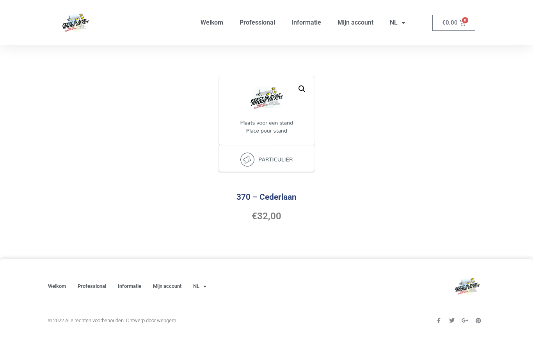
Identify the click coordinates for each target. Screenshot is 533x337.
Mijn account (355, 22)
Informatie (306, 22)
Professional (257, 22)
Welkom (212, 22)
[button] (302, 89)
